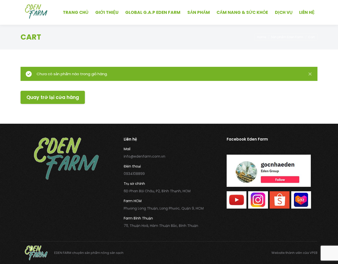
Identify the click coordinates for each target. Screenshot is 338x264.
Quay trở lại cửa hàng (52, 97)
